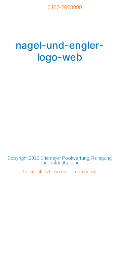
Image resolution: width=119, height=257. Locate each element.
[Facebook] (59, 144)
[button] (108, 22)
